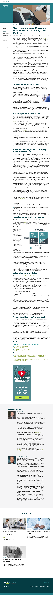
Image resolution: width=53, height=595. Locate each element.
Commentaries (5, 47)
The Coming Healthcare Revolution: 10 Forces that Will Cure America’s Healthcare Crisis (30, 451)
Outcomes (4, 42)
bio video (40, 424)
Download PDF (5, 28)
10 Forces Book (42, 586)
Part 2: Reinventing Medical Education (21, 347)
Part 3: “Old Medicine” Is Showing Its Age (22, 349)
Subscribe (47, 588)
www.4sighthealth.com (39, 432)
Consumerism (29, 529)
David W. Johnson (5, 33)
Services (36, 586)
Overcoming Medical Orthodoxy (31, 275)
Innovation (4, 40)
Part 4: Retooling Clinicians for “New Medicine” (23, 350)
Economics (4, 529)
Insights (31, 586)
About (48, 586)
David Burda (6, 539)
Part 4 (42, 42)
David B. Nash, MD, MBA (6, 35)
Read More (29, 538)
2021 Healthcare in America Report (23, 198)
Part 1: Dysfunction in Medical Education (22, 346)
